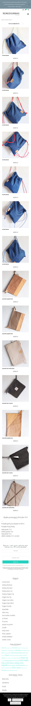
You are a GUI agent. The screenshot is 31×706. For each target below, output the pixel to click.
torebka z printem (24, 668)
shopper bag (24, 657)
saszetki (4, 627)
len (10, 653)
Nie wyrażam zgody (17, 699)
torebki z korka (6, 639)
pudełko (12, 658)
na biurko (5, 618)
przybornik (9, 658)
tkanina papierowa (9, 660)
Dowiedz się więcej (15, 703)
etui (7, 650)
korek (2, 653)
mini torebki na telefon (8, 615)
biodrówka (8, 648)
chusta (10, 648)
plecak (13, 655)
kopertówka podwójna (25, 650)
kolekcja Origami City (8, 594)
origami (7, 655)
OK (9, 699)
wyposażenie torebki (13, 670)
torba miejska (23, 660)
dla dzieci (19, 648)
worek (8, 670)
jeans (13, 650)
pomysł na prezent (7, 624)
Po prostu (5, 621)
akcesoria (3, 648)
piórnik (11, 655)
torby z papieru (6, 633)
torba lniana (16, 660)
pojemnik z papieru (19, 655)
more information (25, 565)
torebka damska (20, 665)
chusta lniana (15, 648)
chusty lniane (6, 582)
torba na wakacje (14, 663)
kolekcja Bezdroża (7, 585)
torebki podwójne (7, 636)
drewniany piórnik (25, 648)
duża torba (3, 650)
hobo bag (10, 650)
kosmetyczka (6, 653)
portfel (6, 658)
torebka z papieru (16, 667)
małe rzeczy (5, 612)
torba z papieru (12, 665)
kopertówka (18, 650)
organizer (2, 655)
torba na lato (5, 663)
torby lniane (5, 630)
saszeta (15, 658)
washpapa (3, 670)
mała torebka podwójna (16, 653)
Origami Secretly (6, 606)
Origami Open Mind (8, 603)
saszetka (18, 658)
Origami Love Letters (8, 600)
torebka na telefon (8, 668)
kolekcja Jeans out (7, 591)
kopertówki (5, 609)
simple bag (3, 660)
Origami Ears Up (6, 597)
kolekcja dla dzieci (7, 588)
